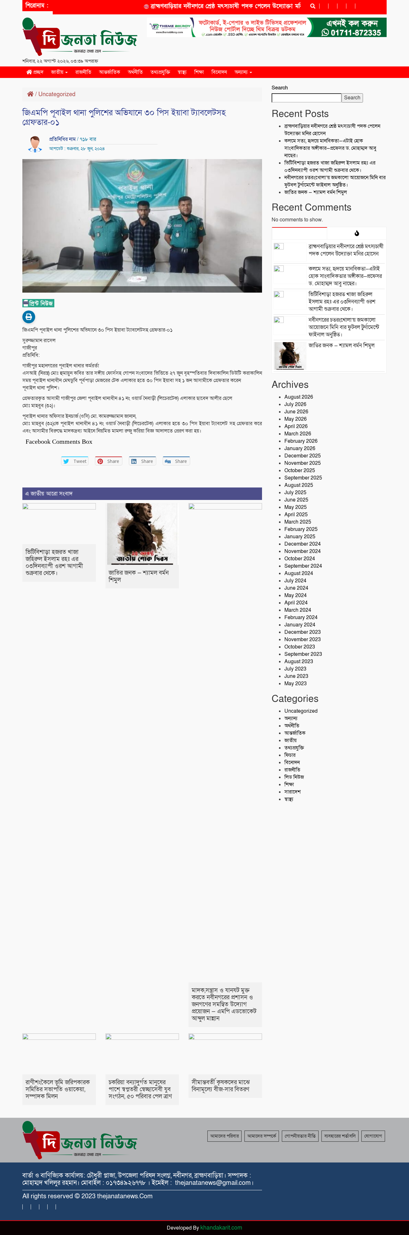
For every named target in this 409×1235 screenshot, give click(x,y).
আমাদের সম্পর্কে (261, 1136)
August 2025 (298, 485)
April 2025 (296, 514)
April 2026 (296, 426)
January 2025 (299, 536)
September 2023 (303, 654)
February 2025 (301, 529)
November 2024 (302, 551)
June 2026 (296, 411)
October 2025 (299, 470)
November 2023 (302, 639)
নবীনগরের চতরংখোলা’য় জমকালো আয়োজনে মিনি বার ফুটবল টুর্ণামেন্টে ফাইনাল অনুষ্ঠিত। (335, 181)
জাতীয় (58, 72)
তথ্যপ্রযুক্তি (160, 72)
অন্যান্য (242, 72)
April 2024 (296, 602)
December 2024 (302, 544)
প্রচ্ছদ (37, 72)
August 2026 (298, 397)
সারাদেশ (292, 791)
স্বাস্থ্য (182, 72)
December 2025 (302, 455)
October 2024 (299, 558)
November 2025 (302, 463)
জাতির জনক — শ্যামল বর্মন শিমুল (139, 576)
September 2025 (303, 477)
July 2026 (295, 404)
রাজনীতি (83, 72)
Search (280, 87)
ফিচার (290, 755)
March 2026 (297, 433)
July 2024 (295, 580)
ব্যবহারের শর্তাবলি (340, 1136)
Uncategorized (56, 94)
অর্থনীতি (135, 72)
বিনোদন (219, 72)
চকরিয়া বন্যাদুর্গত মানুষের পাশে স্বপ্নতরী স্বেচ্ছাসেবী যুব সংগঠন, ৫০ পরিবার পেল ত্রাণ (140, 1089)
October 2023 (299, 646)
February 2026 (301, 441)
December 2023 (302, 632)
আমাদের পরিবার (224, 1136)
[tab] (299, 233)
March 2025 (297, 521)
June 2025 (296, 499)
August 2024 (298, 573)
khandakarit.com (221, 1227)
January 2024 (299, 624)
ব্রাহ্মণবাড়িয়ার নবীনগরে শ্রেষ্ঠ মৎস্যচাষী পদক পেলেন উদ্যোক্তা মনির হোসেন (223, 6)
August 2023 (298, 661)
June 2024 (296, 588)
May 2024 (295, 595)
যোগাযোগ (373, 1136)
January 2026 (299, 448)
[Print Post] (28, 317)
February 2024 (301, 617)
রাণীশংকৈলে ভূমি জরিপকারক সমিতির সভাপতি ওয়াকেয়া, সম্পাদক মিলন (58, 1089)
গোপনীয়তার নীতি (300, 1136)
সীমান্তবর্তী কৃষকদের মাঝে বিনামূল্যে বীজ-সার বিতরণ (221, 1085)
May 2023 (295, 683)
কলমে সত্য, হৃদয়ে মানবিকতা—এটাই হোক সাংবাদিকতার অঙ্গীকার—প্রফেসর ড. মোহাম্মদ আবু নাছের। (330, 148)
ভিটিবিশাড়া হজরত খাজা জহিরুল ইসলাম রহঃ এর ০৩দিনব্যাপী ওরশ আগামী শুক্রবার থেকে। (54, 562)
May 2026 (295, 419)
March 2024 (297, 610)
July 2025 (295, 492)
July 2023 (295, 668)
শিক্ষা (199, 72)
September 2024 (303, 566)
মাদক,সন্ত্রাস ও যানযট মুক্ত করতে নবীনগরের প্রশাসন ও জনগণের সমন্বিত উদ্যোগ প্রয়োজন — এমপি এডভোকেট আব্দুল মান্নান (224, 1004)
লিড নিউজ (294, 777)
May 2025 (295, 507)
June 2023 (296, 676)
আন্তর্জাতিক (109, 72)
